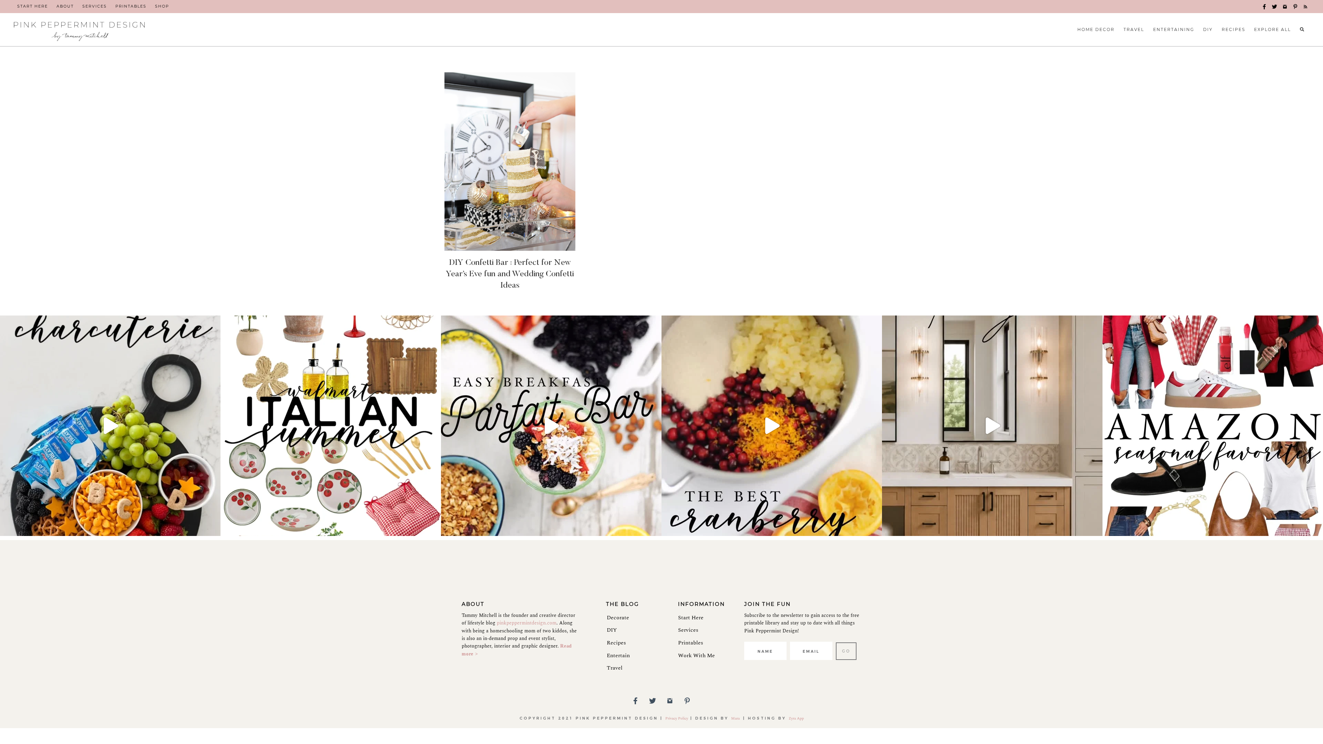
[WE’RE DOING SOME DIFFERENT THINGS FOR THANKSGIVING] (772, 426)
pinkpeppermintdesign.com (526, 623)
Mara (736, 718)
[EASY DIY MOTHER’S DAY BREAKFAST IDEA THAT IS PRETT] (551, 426)
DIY (612, 630)
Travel (615, 668)
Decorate (618, 617)
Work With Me (696, 655)
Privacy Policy (676, 718)
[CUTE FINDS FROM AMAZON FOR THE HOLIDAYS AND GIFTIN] (1212, 426)
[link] (32, 6)
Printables (690, 643)
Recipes (616, 643)
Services (688, 630)
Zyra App (796, 718)
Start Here (691, 617)
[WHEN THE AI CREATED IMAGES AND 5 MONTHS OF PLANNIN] (992, 426)
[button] (1264, 6)
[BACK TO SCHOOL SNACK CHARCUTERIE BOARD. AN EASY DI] (110, 426)
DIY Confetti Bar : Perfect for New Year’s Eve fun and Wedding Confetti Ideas (510, 274)
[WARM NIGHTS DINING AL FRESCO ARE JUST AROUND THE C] (330, 426)
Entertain (618, 655)
